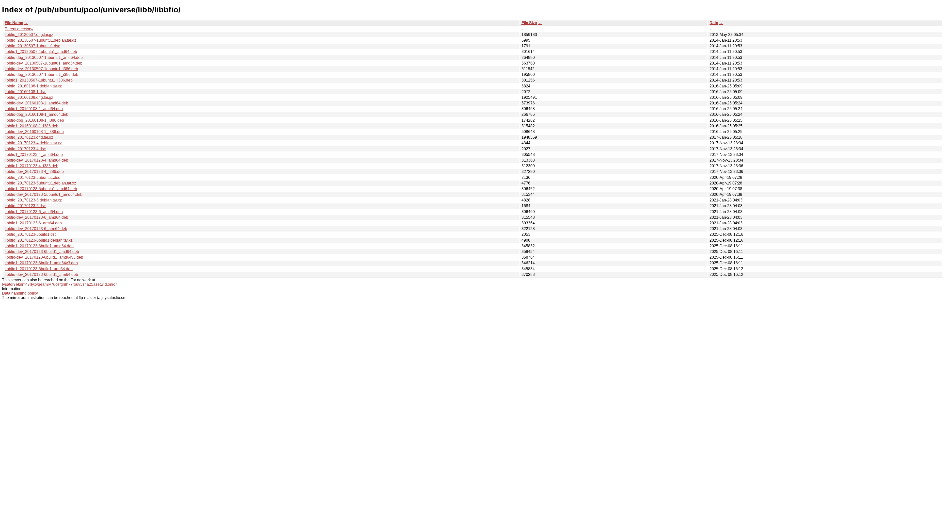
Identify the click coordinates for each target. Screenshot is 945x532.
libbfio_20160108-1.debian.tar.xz (33, 86)
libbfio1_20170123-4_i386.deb (31, 166)
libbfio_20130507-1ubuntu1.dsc (32, 46)
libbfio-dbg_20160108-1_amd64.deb (36, 114)
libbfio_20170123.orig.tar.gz (29, 137)
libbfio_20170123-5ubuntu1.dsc (32, 177)
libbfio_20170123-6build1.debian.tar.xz (39, 240)
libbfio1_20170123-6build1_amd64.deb (39, 246)
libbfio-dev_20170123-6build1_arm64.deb (41, 274)
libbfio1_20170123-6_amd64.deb (34, 212)
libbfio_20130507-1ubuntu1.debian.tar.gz (40, 40)
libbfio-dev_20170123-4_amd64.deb (36, 160)
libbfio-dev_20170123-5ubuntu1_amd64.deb (43, 194)
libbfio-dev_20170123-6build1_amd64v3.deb (44, 257)
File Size (529, 23)
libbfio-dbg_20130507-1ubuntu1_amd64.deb (44, 57)
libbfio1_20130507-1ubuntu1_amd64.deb (41, 52)
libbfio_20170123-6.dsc (25, 206)
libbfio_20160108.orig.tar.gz (29, 97)
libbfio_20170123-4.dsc (25, 149)
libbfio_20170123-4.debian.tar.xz (33, 143)
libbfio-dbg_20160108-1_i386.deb (34, 120)
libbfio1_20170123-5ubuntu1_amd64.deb (41, 189)
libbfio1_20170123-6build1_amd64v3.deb (41, 263)
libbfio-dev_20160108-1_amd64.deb (36, 103)
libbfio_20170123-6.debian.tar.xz (33, 200)
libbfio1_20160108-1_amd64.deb (34, 109)
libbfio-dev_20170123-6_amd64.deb (36, 217)
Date (713, 23)
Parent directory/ (19, 29)
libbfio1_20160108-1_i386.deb (31, 126)
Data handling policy (20, 293)
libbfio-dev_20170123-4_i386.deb (34, 171)
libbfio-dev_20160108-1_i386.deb (34, 132)
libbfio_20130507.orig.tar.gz (29, 35)
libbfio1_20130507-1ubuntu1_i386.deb (39, 80)
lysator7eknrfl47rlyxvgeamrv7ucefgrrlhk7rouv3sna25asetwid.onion (60, 284)
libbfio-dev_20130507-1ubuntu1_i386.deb (41, 69)
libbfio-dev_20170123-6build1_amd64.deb (42, 251)
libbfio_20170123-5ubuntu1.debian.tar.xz (40, 183)
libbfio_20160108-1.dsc (25, 92)
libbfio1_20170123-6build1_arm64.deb (39, 269)
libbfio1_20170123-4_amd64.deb (34, 154)
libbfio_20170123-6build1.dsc (31, 234)
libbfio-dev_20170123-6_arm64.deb (36, 229)
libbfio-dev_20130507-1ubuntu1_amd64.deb (43, 63)
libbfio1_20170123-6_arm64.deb (33, 223)
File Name (14, 23)
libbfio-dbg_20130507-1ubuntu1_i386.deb (41, 74)
